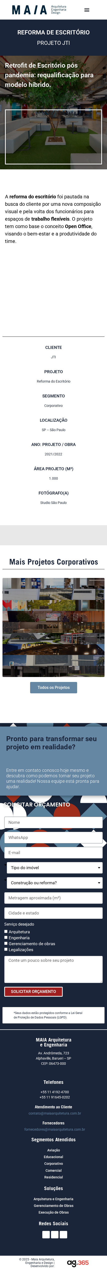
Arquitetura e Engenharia (53, 1199)
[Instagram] (46, 1234)
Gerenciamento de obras (32, 943)
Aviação (53, 1150)
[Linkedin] (54, 1234)
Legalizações (21, 949)
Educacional (53, 1157)
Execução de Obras (54, 1212)
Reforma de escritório (53, 32)
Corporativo (53, 1164)
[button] (87, 10)
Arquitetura (19, 932)
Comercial (54, 1170)
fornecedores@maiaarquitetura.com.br (54, 1129)
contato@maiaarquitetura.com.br (55, 1113)
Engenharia (19, 938)
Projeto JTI (53, 43)
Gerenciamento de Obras (53, 1206)
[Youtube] (63, 1234)
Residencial (53, 1177)
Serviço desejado (19, 924)
